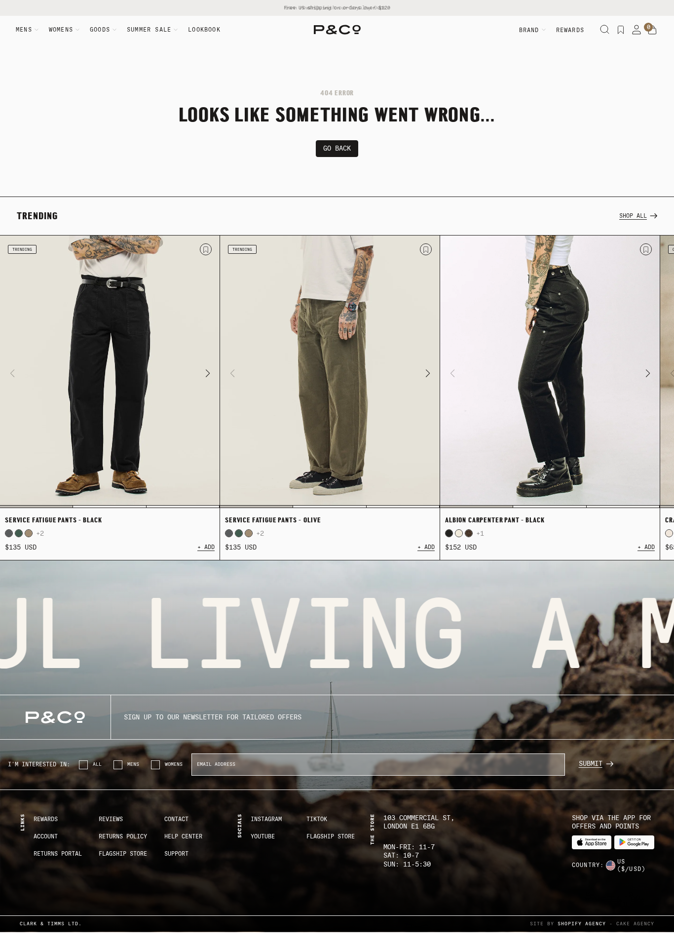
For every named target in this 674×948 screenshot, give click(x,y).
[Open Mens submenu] (36, 29)
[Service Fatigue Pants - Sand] (29, 533)
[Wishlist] (621, 30)
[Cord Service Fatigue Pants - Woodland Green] (19, 533)
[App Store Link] (592, 842)
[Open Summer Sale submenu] (175, 29)
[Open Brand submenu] (543, 29)
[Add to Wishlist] (206, 249)
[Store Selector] (610, 865)
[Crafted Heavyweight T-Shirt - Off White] (669, 533)
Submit (590, 763)
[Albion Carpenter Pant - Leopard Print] (469, 533)
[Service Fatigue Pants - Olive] (330, 372)
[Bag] (652, 30)
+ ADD (206, 547)
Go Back (337, 148)
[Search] (605, 30)
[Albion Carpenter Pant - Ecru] (459, 533)
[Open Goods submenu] (114, 29)
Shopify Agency (582, 923)
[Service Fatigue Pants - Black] (110, 372)
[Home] (337, 30)
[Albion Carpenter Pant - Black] (550, 372)
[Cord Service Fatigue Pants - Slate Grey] (9, 533)
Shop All (633, 215)
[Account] (636, 30)
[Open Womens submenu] (77, 29)
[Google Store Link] (634, 842)
